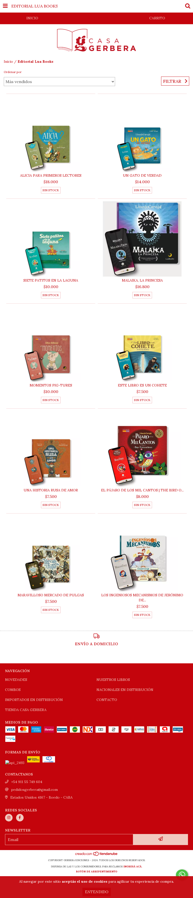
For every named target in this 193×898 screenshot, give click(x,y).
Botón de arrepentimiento (96, 871)
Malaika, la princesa (142, 280)
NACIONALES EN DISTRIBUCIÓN (124, 689)
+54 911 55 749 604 (26, 782)
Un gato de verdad (142, 175)
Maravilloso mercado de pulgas (51, 595)
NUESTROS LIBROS (113, 679)
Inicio (8, 61)
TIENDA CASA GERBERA (25, 710)
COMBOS (13, 689)
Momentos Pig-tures (51, 385)
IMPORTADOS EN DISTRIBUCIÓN (34, 699)
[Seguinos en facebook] (20, 817)
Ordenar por (13, 72)
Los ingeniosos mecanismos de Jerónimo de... (142, 597)
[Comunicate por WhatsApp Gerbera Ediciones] (182, 874)
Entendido (96, 891)
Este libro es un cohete (142, 385)
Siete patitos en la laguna (50, 280)
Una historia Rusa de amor (51, 490)
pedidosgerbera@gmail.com (34, 789)
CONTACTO (106, 699)
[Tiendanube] (97, 855)
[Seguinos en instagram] (9, 817)
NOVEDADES (16, 679)
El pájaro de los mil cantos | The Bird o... (142, 490)
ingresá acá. (132, 866)
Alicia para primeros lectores (50, 175)
